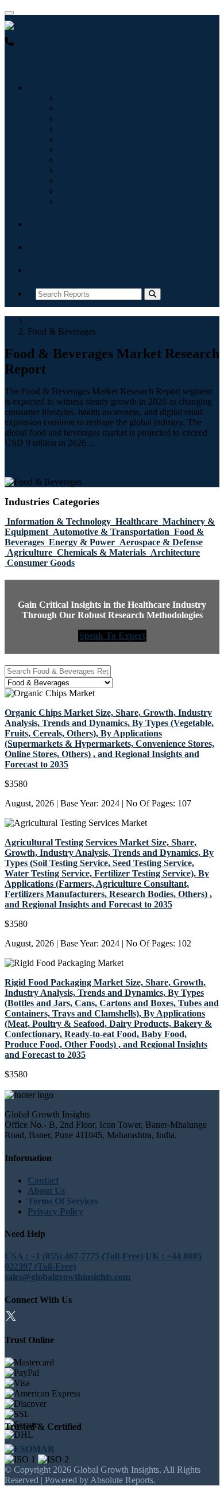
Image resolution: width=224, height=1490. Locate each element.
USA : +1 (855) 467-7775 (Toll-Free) (74, 52)
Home (39, 321)
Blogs (46, 224)
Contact (51, 270)
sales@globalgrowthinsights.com (67, 1277)
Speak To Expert (112, 636)
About (48, 247)
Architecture (85, 191)
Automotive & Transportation (119, 129)
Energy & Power (94, 149)
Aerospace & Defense (102, 160)
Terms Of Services (63, 1201)
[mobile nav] (9, 12)
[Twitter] (11, 1317)
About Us (46, 1191)
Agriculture (83, 170)
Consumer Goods (95, 201)
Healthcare (82, 108)
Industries (55, 87)
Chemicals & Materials (105, 180)
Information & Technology (113, 98)
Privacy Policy (55, 1211)
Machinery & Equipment (110, 118)
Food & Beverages (97, 139)
